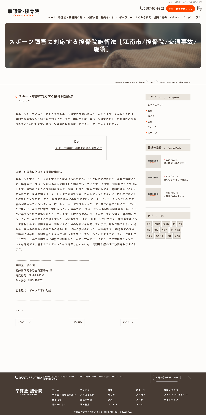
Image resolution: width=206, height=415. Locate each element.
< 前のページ (24, 322)
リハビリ (152, 127)
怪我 (180, 224)
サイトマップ (171, 399)
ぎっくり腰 (175, 229)
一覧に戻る (76, 322)
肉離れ (164, 229)
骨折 (156, 229)
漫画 (148, 224)
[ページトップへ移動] (188, 378)
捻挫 (148, 229)
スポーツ (20, 310)
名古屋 (157, 224)
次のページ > (129, 322)
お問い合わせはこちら (181, 8)
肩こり (151, 116)
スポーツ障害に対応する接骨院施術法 (78, 148)
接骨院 (166, 224)
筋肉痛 (177, 235)
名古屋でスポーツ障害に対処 (33, 290)
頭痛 (150, 121)
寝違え (149, 235)
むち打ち (159, 235)
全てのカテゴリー (157, 105)
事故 (169, 235)
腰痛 (150, 110)
